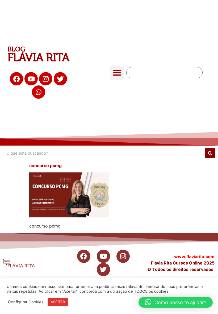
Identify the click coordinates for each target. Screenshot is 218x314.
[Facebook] (16, 78)
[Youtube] (31, 78)
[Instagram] (45, 78)
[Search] (210, 153)
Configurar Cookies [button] (26, 302)
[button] (117, 73)
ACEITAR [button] (58, 302)
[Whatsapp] (38, 92)
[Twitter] (60, 78)
